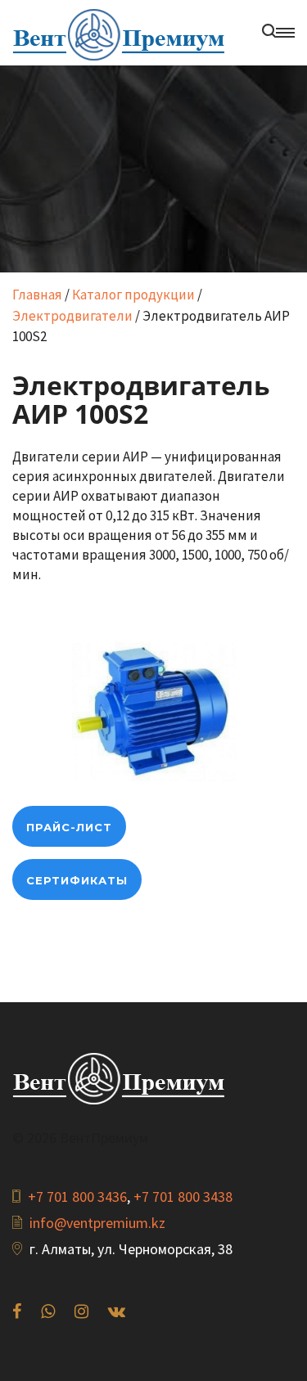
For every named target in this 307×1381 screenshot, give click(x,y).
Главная (37, 295)
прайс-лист (69, 827)
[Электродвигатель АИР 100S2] (154, 710)
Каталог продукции (133, 295)
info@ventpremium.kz (97, 1222)
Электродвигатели (72, 316)
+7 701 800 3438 (183, 1196)
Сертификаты (77, 880)
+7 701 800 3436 (77, 1196)
